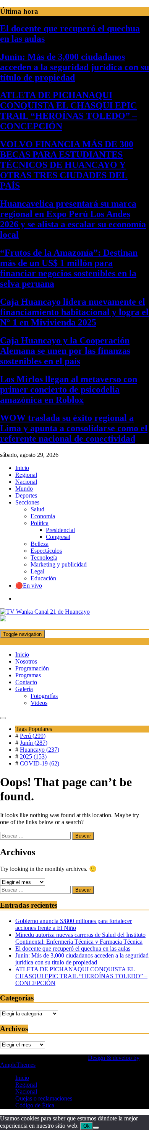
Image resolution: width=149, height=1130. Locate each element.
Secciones (27, 502)
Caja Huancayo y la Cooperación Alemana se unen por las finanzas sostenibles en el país (65, 350)
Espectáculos (46, 550)
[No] (96, 1128)
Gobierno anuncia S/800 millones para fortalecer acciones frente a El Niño (73, 924)
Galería (24, 689)
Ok (86, 1126)
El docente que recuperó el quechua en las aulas (72, 948)
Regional (26, 474)
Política (40, 523)
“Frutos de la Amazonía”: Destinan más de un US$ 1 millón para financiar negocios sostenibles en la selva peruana (69, 268)
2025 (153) (33, 756)
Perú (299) (32, 736)
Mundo (24, 488)
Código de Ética (34, 1105)
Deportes (26, 495)
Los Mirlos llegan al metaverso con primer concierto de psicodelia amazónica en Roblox (68, 389)
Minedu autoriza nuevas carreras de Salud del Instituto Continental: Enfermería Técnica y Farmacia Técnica (80, 938)
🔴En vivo (28, 585)
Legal (37, 571)
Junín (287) (33, 742)
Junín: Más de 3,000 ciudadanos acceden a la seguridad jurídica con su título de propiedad (74, 67)
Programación (32, 668)
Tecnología (44, 557)
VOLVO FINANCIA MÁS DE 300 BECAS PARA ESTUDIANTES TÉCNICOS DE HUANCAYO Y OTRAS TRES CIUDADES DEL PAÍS (66, 165)
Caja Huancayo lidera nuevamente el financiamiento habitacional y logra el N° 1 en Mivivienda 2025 (74, 312)
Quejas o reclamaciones (43, 1098)
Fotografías (44, 696)
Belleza (40, 543)
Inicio (22, 468)
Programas (28, 675)
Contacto (26, 682)
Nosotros (26, 661)
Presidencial (60, 530)
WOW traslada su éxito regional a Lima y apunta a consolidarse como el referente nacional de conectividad (73, 428)
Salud (37, 509)
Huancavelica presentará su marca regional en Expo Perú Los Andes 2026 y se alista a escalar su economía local (73, 219)
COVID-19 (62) (39, 763)
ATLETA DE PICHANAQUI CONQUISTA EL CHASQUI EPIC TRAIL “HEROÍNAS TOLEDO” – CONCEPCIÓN (68, 110)
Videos (39, 703)
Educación (43, 578)
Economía (43, 516)
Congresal (58, 537)
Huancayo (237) (39, 749)
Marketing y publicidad (59, 564)
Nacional (26, 481)
